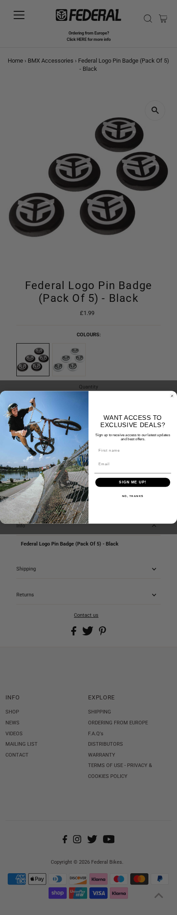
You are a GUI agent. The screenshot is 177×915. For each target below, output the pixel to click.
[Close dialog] (172, 396)
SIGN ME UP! (133, 483)
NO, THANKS (133, 496)
